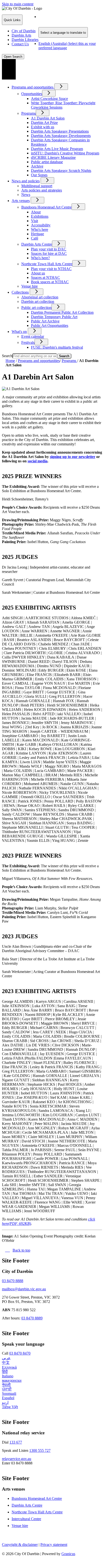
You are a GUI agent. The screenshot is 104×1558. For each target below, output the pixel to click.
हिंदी (5, 1372)
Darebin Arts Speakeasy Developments (61, 136)
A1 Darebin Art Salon (48, 118)
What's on (19, 331)
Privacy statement (53, 1544)
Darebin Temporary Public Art (54, 317)
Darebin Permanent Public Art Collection (62, 312)
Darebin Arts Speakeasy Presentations (60, 131)
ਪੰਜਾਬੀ (7, 1389)
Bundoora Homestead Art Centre (46, 207)
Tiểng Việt (10, 1407)
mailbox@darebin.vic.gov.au (24, 1289)
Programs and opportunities (39, 361)
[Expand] (61, 86)
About (36, 212)
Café (34, 238)
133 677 (15, 1442)
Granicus (68, 1554)
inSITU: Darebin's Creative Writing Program (65, 153)
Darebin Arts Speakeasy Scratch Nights (61, 171)
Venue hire (29, 286)
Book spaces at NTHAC (50, 282)
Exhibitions (39, 216)
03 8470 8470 (19, 1353)
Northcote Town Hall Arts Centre (46, 264)
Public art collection (36, 307)
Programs (28, 113)
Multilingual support (36, 186)
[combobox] (63, 32)
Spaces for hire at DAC (49, 253)
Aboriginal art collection (39, 297)
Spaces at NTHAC (45, 277)
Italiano (7, 1376)
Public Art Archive (45, 321)
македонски (12, 1380)
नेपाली (6, 1385)
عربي (6, 1358)
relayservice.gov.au (16, 1459)
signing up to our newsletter (72, 457)
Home (10, 361)
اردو (5, 1402)
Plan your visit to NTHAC (51, 269)
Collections (20, 292)
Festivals (28, 342)
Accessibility (41, 225)
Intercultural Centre (26, 1519)
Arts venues (21, 201)
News (25, 195)
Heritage (37, 234)
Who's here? (40, 258)
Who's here (39, 229)
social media (37, 461)
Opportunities (31, 94)
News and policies (26, 181)
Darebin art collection (37, 301)
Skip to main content (17, 4)
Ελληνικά (9, 1367)
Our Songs (39, 175)
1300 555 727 (40, 1450)
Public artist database (47, 162)
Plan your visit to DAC (48, 249)
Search (7, 356)
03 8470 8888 (12, 1281)
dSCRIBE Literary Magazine (53, 157)
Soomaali (9, 1393)
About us (38, 273)
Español (8, 1398)
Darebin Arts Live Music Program (57, 149)
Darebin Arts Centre (36, 244)
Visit (34, 221)
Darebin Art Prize (44, 122)
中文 (6, 1362)
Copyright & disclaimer (20, 1544)
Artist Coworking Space (49, 98)
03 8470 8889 (32, 1318)
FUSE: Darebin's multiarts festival (57, 347)
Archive (37, 166)
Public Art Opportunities (49, 325)
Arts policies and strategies (41, 190)
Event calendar (32, 336)
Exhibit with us (42, 127)
